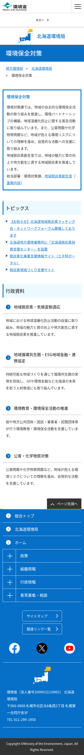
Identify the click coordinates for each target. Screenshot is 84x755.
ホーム (20, 542)
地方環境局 (14, 68)
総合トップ (24, 516)
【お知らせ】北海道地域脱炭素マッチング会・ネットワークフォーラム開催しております (42, 228)
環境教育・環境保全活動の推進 (41, 408)
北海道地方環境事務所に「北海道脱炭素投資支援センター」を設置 (42, 246)
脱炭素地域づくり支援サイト (32, 269)
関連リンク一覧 (39, 628)
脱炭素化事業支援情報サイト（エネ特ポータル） (42, 259)
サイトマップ (37, 616)
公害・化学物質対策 (31, 456)
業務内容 (13, 182)
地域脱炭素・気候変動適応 (37, 307)
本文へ (40, 20)
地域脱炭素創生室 (58, 176)
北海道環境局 (41, 68)
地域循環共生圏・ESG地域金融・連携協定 (45, 358)
